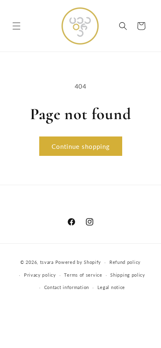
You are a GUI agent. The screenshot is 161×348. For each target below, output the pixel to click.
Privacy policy (40, 274)
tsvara (47, 262)
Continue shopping (81, 146)
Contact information (66, 287)
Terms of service (83, 274)
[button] (16, 26)
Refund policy (125, 262)
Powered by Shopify (78, 262)
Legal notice (111, 287)
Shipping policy (127, 274)
